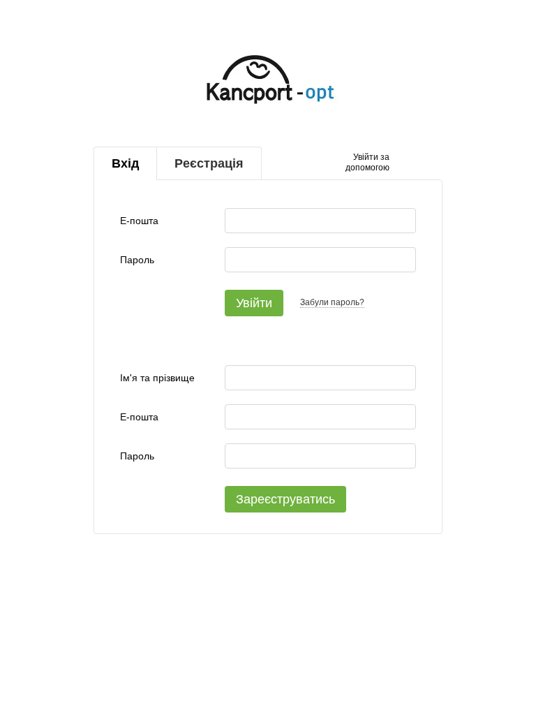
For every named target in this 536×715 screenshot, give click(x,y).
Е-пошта (139, 220)
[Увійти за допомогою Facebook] (404, 163)
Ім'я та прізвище (157, 377)
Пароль (137, 259)
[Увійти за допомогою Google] (427, 163)
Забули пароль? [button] (332, 302)
